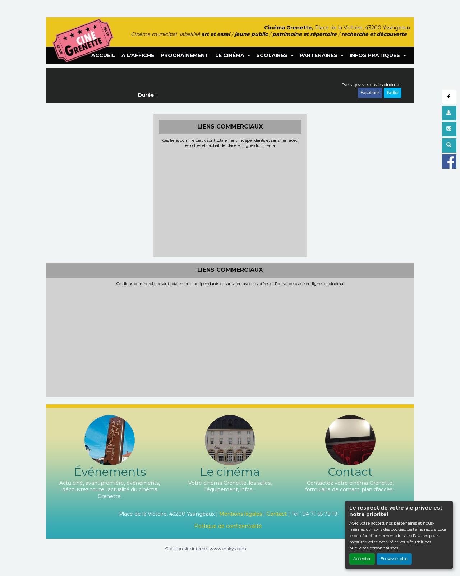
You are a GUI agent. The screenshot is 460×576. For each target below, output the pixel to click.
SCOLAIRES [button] (272, 55)
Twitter (392, 92)
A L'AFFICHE (137, 55)
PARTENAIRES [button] (319, 55)
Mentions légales (240, 514)
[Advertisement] (230, 202)
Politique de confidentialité (228, 526)
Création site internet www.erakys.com (205, 548)
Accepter (362, 558)
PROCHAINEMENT (185, 55)
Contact (277, 514)
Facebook (370, 92)
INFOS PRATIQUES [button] (375, 55)
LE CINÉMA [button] (230, 55)
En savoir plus (394, 558)
